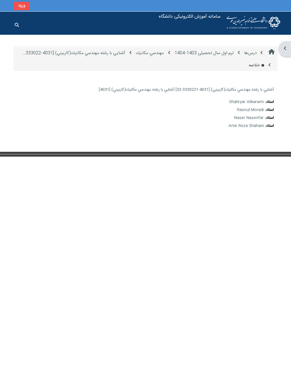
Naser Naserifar (249, 118)
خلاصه (254, 65)
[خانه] (253, 23)
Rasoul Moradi (250, 110)
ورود (21, 5)
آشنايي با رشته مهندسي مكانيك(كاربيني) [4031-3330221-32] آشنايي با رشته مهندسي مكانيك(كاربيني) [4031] (186, 89)
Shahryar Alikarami (246, 102)
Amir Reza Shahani (246, 126)
